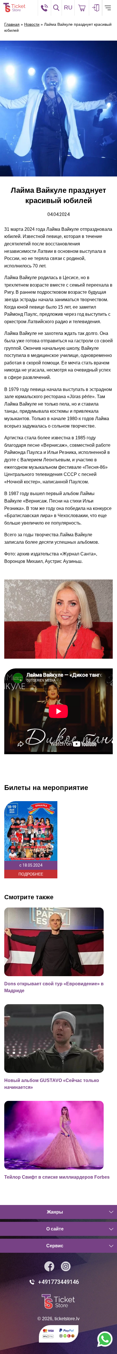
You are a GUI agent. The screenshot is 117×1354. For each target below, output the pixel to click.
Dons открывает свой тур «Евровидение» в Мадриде (54, 987)
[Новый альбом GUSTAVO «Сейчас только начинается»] (57, 1038)
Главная (12, 24)
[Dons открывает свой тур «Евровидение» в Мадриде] (57, 942)
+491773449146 (58, 1281)
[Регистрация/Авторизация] (95, 7)
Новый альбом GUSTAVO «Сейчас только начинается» (51, 1084)
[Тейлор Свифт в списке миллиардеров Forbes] (57, 1135)
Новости (31, 24)
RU (68, 7)
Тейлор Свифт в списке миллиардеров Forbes (57, 1177)
